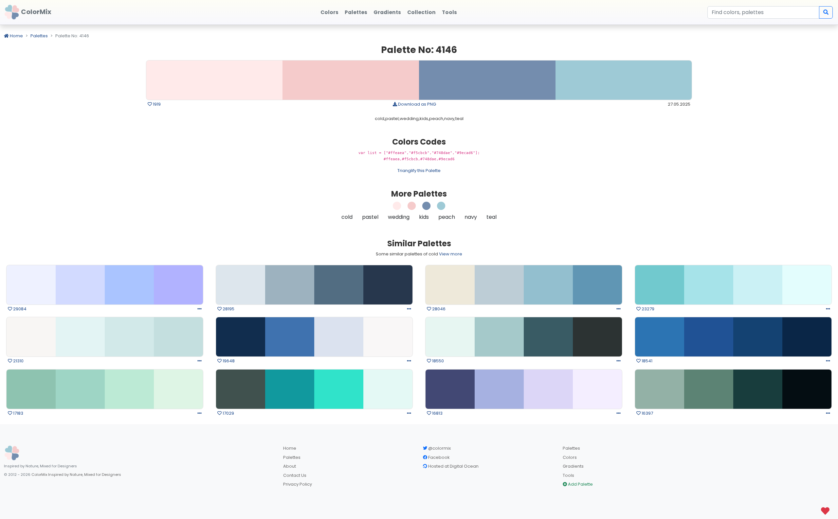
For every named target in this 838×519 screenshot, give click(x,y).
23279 (647, 309)
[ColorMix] (12, 453)
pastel (370, 217)
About (289, 466)
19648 (228, 361)
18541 (646, 361)
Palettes (39, 36)
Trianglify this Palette (419, 170)
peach (446, 217)
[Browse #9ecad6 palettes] (441, 207)
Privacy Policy (297, 484)
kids (424, 217)
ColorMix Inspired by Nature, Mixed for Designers (76, 474)
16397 (647, 413)
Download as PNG (416, 104)
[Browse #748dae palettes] (426, 207)
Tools (568, 475)
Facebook (438, 457)
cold (347, 217)
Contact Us (294, 475)
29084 (19, 309)
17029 (228, 413)
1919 (156, 104)
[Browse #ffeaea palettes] (397, 207)
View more (450, 254)
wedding (399, 217)
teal (491, 217)
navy (471, 217)
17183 (17, 413)
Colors (570, 457)
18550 (437, 361)
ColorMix (35, 11)
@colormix (439, 448)
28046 (438, 309)
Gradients (573, 466)
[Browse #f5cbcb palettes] (412, 207)
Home (16, 36)
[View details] (199, 309)
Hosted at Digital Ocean (453, 466)
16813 (437, 413)
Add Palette (580, 484)
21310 (18, 361)
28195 (228, 309)
